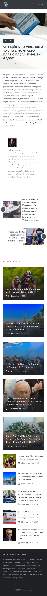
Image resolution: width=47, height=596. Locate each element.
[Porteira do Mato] (5, 4)
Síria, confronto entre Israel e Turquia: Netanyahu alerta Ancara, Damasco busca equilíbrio (23, 401)
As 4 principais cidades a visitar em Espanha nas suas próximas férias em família (22, 326)
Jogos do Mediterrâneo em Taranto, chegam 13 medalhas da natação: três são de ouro (30, 515)
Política (9, 41)
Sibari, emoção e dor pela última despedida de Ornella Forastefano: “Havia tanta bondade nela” (23, 439)
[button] (33, 4)
